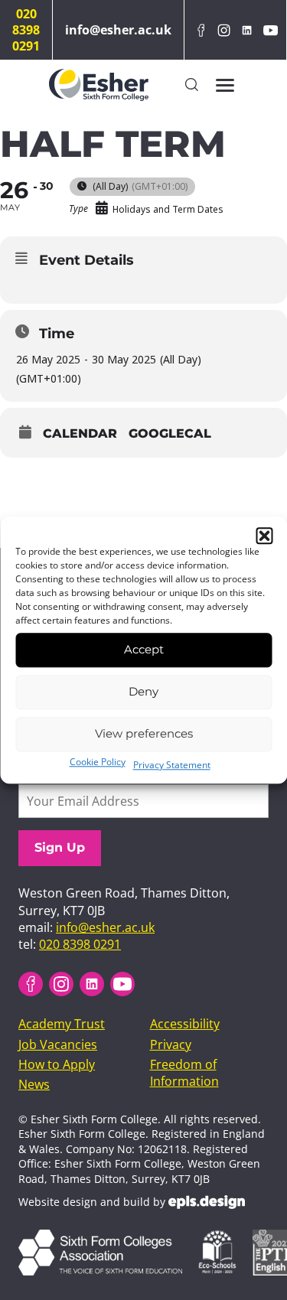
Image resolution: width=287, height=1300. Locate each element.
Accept (144, 649)
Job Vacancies (57, 1044)
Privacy (170, 1044)
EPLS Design (206, 1202)
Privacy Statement (171, 764)
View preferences (144, 733)
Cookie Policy (98, 761)
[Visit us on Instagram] (223, 30)
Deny (143, 691)
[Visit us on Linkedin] (247, 30)
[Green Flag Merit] (223, 1238)
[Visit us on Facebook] (200, 30)
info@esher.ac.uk (118, 29)
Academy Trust (61, 1023)
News (34, 1084)
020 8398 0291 (26, 29)
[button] (264, 535)
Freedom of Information (184, 1073)
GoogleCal (170, 434)
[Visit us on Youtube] (270, 30)
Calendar (80, 434)
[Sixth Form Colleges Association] (106, 1238)
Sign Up (59, 847)
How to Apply (56, 1064)
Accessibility (185, 1023)
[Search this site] (192, 85)
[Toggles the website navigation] (225, 85)
